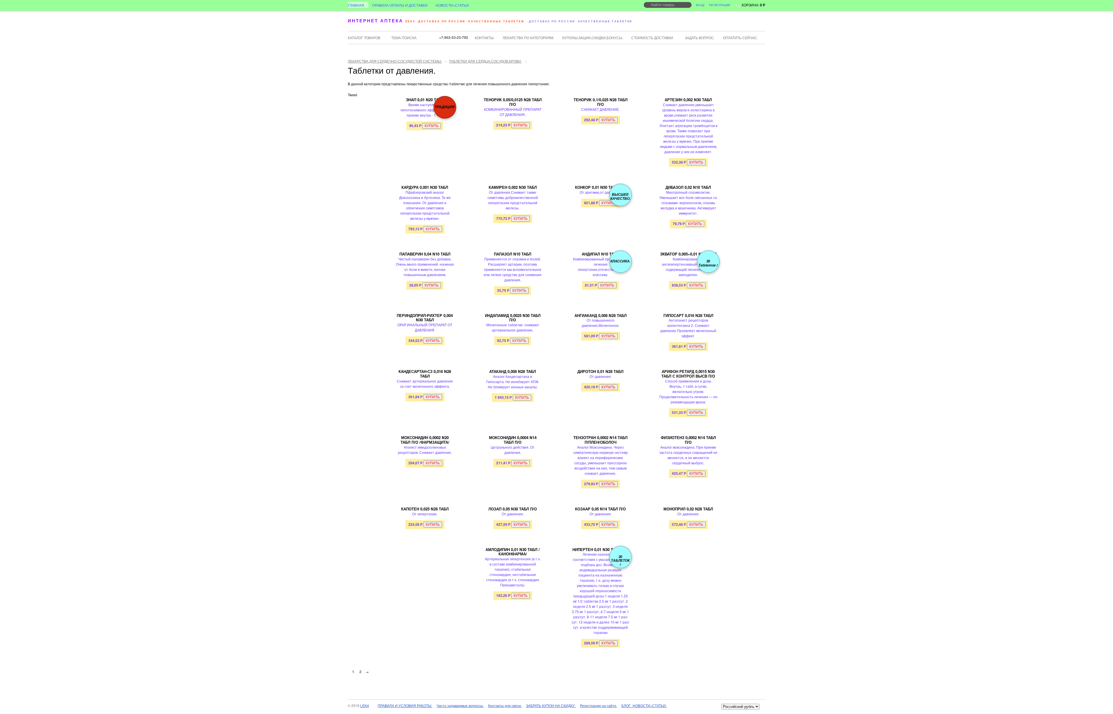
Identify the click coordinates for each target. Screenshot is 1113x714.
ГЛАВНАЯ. (356, 5)
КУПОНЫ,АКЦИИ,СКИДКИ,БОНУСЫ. (592, 37)
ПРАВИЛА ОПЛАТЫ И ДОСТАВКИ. (400, 5)
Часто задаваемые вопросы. (460, 705)
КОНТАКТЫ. (484, 37)
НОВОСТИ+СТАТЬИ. (453, 5)
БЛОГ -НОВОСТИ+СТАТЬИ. (644, 705)
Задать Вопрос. (700, 37)
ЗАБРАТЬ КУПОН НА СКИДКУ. (551, 705)
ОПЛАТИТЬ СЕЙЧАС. (740, 37)
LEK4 (364, 705)
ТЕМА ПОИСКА (404, 37)
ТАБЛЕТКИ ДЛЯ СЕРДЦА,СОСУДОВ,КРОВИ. (485, 61)
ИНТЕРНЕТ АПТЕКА (375, 20)
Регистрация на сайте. (598, 705)
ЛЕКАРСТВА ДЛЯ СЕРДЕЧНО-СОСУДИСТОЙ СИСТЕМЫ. (395, 61)
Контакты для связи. (505, 705)
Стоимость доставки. (652, 37)
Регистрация (719, 5)
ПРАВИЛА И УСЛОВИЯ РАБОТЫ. (405, 705)
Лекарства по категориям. (528, 37)
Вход (700, 5)
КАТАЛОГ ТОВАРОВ (364, 37)
